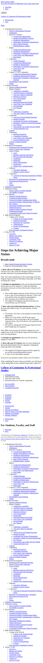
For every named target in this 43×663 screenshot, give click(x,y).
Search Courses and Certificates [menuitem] (19, 149)
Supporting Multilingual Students (20, 621)
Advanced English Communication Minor (23, 615)
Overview (12, 649)
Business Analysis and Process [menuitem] (23, 155)
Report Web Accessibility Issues (20, 439)
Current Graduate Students (18, 557)
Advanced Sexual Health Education (25, 532)
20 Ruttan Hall (10, 375)
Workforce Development (13, 602)
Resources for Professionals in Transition (22, 594)
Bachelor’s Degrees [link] (15, 35)
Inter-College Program (20, 459)
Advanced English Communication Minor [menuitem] (23, 200)
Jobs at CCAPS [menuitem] (14, 245)
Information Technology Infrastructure (26, 457)
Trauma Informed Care (20, 544)
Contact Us (13, 658)
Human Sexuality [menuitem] (19, 119)
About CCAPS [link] (10, 232)
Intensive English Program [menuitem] (18, 196)
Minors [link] (11, 48)
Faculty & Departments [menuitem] (21, 226)
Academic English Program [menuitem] (18, 198)
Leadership (17, 574)
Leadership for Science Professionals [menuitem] (25, 121)
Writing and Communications (23, 581)
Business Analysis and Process (23, 570)
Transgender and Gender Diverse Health (26, 542)
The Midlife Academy (16, 608)
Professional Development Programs (21, 562)
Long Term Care (18, 484)
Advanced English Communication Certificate (24, 617)
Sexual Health (18, 521)
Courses (12, 546)
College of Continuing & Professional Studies (16, 16)
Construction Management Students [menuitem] (25, 74)
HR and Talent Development (22, 572)
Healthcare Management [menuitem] (21, 40)
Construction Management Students (25, 489)
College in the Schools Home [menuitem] (23, 219)
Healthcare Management (21, 455)
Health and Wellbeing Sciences (23, 453)
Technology (17, 579)
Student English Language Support (20, 625)
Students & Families (20, 636)
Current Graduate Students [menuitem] (18, 142)
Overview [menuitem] (12, 234)
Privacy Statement (6, 439)
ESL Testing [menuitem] (13, 204)
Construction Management (22, 452)
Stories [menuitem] (11, 83)
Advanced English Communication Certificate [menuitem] (24, 202)
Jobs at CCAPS (14, 660)
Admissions (13, 448)
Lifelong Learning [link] (11, 189)
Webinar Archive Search (21, 587)
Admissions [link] (13, 132)
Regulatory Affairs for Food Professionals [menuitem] (27, 123)
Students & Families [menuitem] (20, 221)
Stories (11, 499)
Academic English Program (18, 613)
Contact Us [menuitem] (13, 243)
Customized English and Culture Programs (23, 628)
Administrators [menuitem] (18, 224)
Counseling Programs (20, 551)
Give (6, 22)
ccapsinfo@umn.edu (12, 388)
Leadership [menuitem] (17, 159)
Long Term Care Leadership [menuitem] (22, 104)
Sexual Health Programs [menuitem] (21, 140)
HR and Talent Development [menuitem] (22, 157)
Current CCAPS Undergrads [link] (18, 72)
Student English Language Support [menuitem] (20, 209)
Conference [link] (13, 174)
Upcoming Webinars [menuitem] (20, 170)
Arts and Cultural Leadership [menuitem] (22, 95)
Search (4, 13)
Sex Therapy (17, 523)
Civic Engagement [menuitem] (19, 98)
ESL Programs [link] (10, 194)
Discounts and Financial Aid (18, 596)
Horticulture (17, 515)
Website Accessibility (12, 413)
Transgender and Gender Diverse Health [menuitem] (26, 127)
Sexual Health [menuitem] (18, 106)
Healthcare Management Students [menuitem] (24, 76)
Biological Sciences (19, 512)
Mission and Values (15, 651)
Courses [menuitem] (12, 130)
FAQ (11, 598)
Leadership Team (15, 655)
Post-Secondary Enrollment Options (21, 645)
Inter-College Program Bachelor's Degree (18, 264)
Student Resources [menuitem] (15, 207)
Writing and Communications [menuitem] (23, 166)
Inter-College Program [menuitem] (20, 44)
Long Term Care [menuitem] (18, 68)
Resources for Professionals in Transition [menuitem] (22, 179)
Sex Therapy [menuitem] (17, 108)
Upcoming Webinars (20, 585)
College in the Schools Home (23, 634)
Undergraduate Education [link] (13, 29)
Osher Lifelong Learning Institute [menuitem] (20, 191)
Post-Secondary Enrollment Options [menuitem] (21, 230)
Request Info (9, 20)
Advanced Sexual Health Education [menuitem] (25, 117)
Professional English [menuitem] (16, 211)
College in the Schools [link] (16, 217)
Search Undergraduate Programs (20, 446)
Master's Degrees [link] (14, 89)
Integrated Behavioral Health (22, 517)
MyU (7, 9)
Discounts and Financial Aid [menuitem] (18, 181)
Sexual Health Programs (21, 555)
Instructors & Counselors (21, 638)
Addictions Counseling (20, 506)
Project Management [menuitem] (20, 162)
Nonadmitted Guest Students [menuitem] (18, 81)
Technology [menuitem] (17, 164)
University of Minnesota (21, 435)
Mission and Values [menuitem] (15, 236)
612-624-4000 (9, 384)
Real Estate (17, 472)
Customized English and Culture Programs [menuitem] (23, 213)
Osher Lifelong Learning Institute (20, 606)
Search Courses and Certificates (19, 564)
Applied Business (19, 476)
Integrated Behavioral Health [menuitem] (22, 102)
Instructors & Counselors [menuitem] (21, 222)
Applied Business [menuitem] (19, 61)
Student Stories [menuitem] (14, 238)
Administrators (18, 640)
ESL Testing (13, 619)
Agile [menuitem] (15, 153)
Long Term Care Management (23, 470)
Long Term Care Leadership (22, 519)
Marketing (16, 576)
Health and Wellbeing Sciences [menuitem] (23, 38)
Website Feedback (11, 415)
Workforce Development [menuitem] (13, 187)
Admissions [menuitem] (13, 33)
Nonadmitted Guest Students (18, 497)
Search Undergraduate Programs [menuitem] (20, 31)
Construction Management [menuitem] (22, 36)
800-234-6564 (9, 386)
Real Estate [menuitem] (17, 57)
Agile (15, 568)
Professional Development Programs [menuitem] (21, 147)
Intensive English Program (18, 611)
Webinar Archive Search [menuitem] (21, 172)
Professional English (16, 626)
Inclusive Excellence (12, 410)
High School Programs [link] (12, 215)
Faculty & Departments (21, 641)
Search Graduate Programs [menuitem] (18, 87)
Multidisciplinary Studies (21, 461)
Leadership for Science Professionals (25, 536)
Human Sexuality (19, 534)
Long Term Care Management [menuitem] (23, 55)
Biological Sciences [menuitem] (19, 97)
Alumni (7, 408)
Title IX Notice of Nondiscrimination (17, 411)
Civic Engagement (19, 514)
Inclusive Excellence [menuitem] (16, 241)
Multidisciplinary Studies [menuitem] (21, 46)
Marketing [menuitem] (16, 160)
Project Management (20, 578)
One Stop (8, 7)
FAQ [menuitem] (11, 183)
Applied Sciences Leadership (23, 508)
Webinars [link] (12, 168)
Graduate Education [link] (11, 85)
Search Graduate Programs (18, 502)
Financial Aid (9, 406)
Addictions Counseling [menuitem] (20, 91)
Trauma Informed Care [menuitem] (20, 128)
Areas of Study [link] (14, 151)
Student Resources (15, 623)
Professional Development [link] (13, 145)
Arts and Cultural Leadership (22, 510)
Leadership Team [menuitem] (15, 239)
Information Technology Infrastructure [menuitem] (26, 42)
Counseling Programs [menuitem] (20, 136)
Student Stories (14, 653)
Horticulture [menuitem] (17, 100)
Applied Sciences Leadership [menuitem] (23, 93)
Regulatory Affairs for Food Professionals (27, 538)
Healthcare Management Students (24, 491)
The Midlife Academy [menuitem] (16, 192)
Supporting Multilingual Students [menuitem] (20, 206)
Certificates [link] (13, 59)
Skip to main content (7, 2)
